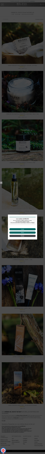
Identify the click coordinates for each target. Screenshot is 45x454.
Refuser (22, 232)
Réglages (22, 235)
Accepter (22, 229)
